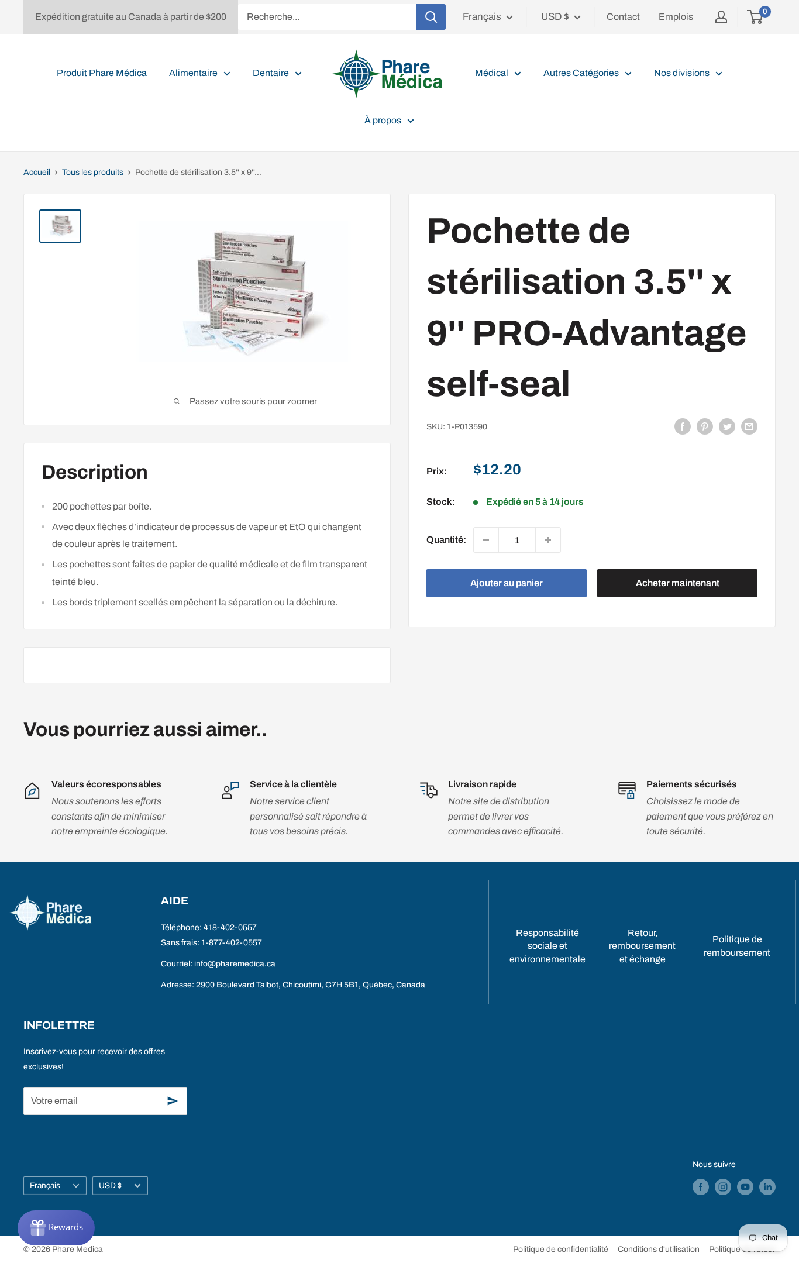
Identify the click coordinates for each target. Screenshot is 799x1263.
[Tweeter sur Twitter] (727, 426)
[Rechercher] (431, 17)
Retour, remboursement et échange (642, 946)
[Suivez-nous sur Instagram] (723, 1187)
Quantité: (446, 540)
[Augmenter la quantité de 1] (548, 540)
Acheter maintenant (677, 583)
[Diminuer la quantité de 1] (486, 540)
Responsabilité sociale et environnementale (547, 946)
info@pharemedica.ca (234, 963)
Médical (491, 73)
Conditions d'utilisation (659, 1249)
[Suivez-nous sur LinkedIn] (767, 1187)
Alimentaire (193, 73)
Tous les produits (92, 172)
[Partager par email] (749, 426)
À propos (382, 120)
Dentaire (271, 73)
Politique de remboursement (737, 945)
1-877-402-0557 (231, 942)
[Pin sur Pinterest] (705, 426)
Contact (623, 17)
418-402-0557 (230, 927)
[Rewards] (56, 1227)
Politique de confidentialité (560, 1249)
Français (45, 1185)
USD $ (110, 1185)
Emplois (676, 17)
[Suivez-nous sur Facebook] (701, 1187)
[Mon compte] (721, 17)
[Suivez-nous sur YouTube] (745, 1187)
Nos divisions (682, 73)
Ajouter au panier (506, 583)
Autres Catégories (581, 73)
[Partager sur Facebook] (682, 426)
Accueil (36, 172)
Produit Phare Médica (102, 73)
